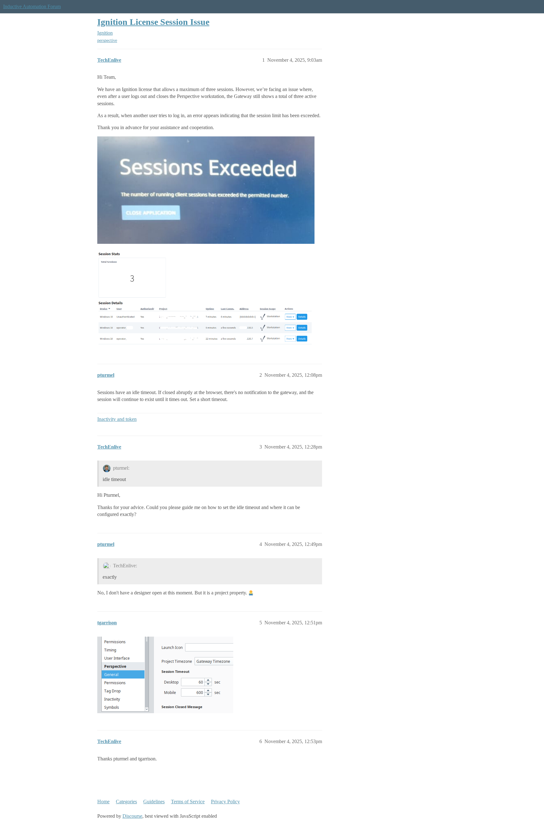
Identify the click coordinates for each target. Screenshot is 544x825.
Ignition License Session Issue (153, 22)
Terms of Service (188, 801)
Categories (126, 801)
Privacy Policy (225, 801)
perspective (107, 40)
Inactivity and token (117, 419)
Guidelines (154, 801)
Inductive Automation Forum (32, 6)
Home (103, 801)
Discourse (132, 816)
